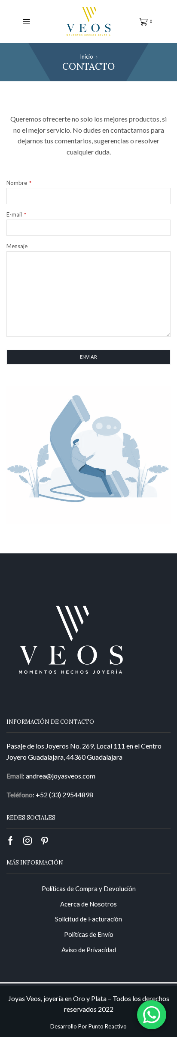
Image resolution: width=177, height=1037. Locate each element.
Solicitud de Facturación (88, 919)
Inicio (86, 56)
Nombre (18, 182)
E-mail (16, 214)
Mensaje (16, 246)
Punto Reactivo (107, 1026)
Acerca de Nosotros (88, 904)
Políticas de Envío (88, 934)
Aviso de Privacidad (88, 950)
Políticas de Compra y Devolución (89, 888)
